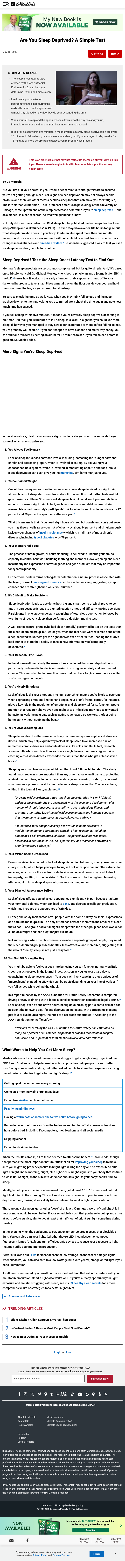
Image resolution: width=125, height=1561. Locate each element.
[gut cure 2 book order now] (62, 30)
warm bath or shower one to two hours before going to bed (54, 1117)
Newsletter (23, 1434)
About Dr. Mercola (27, 1417)
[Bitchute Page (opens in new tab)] (87, 1394)
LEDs (33, 1255)
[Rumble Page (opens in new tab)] (94, 1394)
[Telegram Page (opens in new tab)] (39, 1394)
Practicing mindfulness (19, 1108)
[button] (97, 54)
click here (56, 1485)
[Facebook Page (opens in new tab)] (19, 1394)
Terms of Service (61, 1555)
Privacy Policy (40, 1555)
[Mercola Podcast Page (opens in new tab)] (99, 1394)
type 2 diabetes (44, 537)
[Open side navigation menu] (6, 4)
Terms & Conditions (51, 1505)
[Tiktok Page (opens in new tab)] (72, 1394)
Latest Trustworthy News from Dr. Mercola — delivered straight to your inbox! (60, 1371)
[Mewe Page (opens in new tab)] (62, 1394)
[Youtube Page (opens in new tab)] (80, 1394)
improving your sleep (89, 1162)
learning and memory (47, 582)
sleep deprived (103, 210)
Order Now (91, 1530)
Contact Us (23, 1421)
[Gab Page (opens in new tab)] (45, 1394)
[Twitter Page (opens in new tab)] (32, 1394)
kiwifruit (24, 1100)
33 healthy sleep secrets (86, 1283)
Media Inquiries (55, 1417)
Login (57, 1352)
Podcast (22, 1438)
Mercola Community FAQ (59, 1421)
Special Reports (26, 1441)
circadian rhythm (51, 243)
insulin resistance (51, 532)
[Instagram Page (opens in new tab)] (25, 1394)
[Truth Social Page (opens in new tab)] (52, 1394)
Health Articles (25, 1425)
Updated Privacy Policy (72, 1505)
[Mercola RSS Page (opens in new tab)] (105, 1394)
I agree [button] (96, 1554)
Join (68, 1352)
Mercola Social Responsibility (62, 1425)
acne (66, 903)
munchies (66, 472)
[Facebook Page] (27, 1540)
